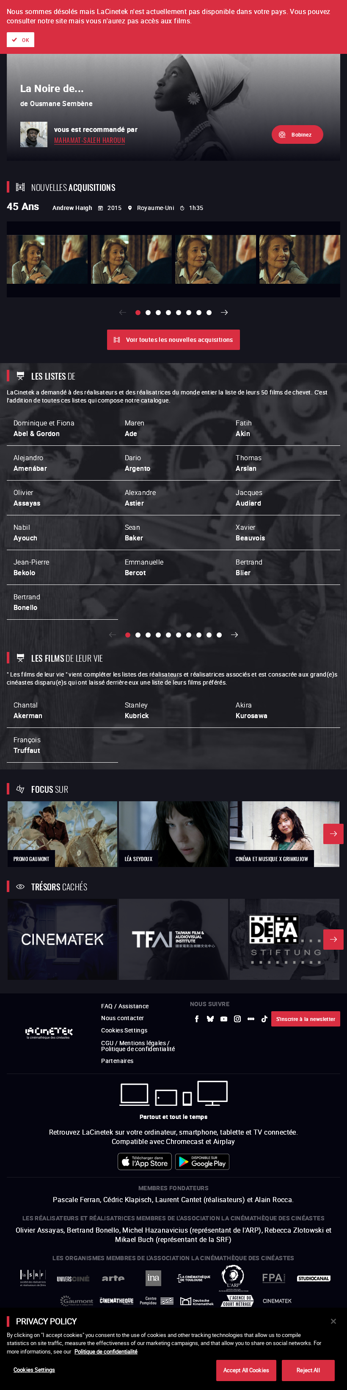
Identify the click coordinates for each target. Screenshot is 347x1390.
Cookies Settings (34, 1369)
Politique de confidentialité (106, 1351)
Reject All (308, 1370)
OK (25, 39)
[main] (173, 1349)
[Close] (333, 1321)
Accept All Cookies (246, 1370)
